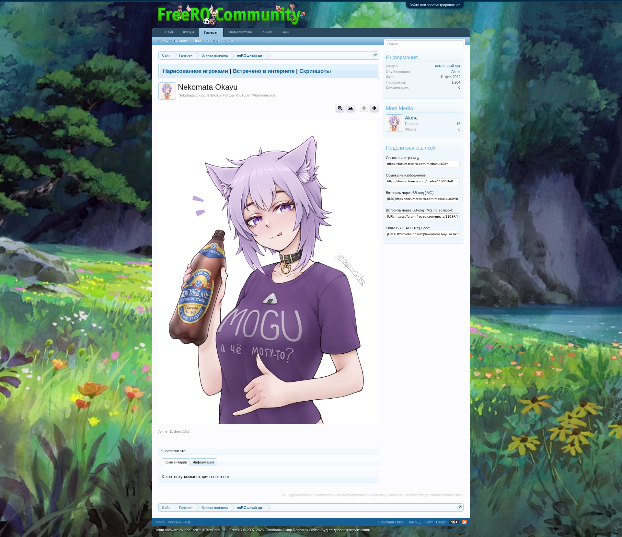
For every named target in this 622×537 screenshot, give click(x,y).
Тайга (160, 522)
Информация (203, 462)
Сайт (169, 32)
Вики (285, 32)
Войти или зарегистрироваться (434, 5)
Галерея (211, 32)
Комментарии (176, 462)
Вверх (441, 522)
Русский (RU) (179, 522)
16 (458, 124)
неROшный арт (447, 66)
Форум (188, 32)
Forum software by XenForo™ (190, 530)
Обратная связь (391, 522)
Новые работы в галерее (213, 40)
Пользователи (240, 32)
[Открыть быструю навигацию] (375, 55)
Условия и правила (452, 530)
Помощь (414, 522)
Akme (162, 431)
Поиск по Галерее (172, 40)
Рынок (266, 32)
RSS (464, 522)
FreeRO (301, 530)
